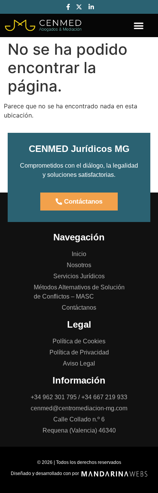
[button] (138, 25)
